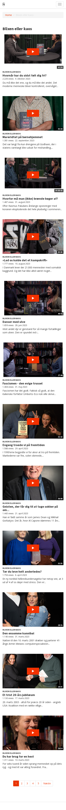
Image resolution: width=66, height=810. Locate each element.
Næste (47, 783)
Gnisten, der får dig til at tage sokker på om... (30, 508)
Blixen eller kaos (12, 72)
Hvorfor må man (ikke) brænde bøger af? (30, 199)
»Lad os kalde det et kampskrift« (25, 260)
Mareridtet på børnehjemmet (23, 137)
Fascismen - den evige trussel (22, 383)
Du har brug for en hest (18, 756)
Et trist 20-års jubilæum (19, 695)
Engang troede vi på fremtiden (24, 445)
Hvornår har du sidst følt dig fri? (25, 75)
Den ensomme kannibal (18, 633)
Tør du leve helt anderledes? (22, 571)
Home (8, 15)
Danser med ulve (14, 322)
